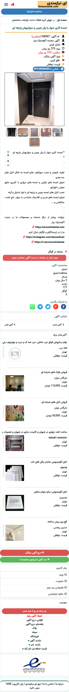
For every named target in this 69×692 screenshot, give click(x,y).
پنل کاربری (18, 684)
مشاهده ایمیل (60, 273)
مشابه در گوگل (55, 252)
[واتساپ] (32, 307)
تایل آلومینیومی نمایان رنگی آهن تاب (49, 462)
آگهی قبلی (9, 324)
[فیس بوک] (63, 307)
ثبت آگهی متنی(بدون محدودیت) (33, 559)
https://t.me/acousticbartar (49, 242)
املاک (38, 20)
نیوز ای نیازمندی (33, 684)
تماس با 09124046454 (46, 69)
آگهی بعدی (57, 324)
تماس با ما (48, 684)
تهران (49, 20)
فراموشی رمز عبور (55, 588)
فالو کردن (54, 61)
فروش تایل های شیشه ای (54, 402)
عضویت (60, 581)
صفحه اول (62, 20)
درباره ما (60, 684)
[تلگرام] (40, 307)
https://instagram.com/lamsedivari (45, 237)
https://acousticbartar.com (49, 227)
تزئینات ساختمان (20, 20)
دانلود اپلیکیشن (56, 594)
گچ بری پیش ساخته (57, 522)
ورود (61, 575)
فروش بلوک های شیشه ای (54, 372)
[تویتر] (48, 307)
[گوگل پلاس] (55, 307)
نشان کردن (54, 45)
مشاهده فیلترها (34, 11)
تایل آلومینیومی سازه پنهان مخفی (50, 492)
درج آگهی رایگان (33, 553)
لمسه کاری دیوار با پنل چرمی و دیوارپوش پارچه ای (39, 28)
